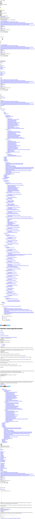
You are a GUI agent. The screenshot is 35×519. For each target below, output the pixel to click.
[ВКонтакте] (2, 38)
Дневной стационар (9, 399)
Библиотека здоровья (3, 468)
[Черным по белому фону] (0, 5)
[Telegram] (9, 325)
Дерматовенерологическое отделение (11, 397)
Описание (3, 344)
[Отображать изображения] (0, 11)
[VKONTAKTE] (3, 494)
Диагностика (6, 401)
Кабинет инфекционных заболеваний (12, 400)
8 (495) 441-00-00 (14, 474)
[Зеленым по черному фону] (0, 9)
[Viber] (6, 325)
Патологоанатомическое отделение (11, 407)
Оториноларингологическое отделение (12, 395)
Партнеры (3, 423)
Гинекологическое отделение (10, 394)
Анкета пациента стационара (8, 430)
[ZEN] (3, 496)
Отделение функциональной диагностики (12, 403)
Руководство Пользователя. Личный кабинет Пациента (12, 428)
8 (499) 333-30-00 (4, 20)
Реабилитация (6, 422)
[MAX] (3, 492)
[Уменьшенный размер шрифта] (0, 1)
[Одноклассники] (2, 325)
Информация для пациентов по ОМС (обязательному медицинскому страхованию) (17, 433)
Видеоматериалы (5, 441)
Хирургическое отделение (10, 393)
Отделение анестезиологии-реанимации (12, 414)
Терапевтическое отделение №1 (11, 417)
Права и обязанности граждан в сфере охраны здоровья (12, 427)
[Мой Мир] (3, 325)
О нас (3, 388)
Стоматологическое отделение (10, 398)
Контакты (1, 470)
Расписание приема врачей (8, 438)
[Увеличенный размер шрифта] (1, 3)
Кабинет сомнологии (9, 419)
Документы (4, 426)
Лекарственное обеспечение (8, 434)
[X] (4, 325)
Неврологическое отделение (10, 415)
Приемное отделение (9, 420)
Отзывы (3, 345)
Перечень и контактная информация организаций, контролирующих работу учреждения (18, 431)
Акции (1, 469)
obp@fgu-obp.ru (2, 28)
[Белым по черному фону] (0, 6)
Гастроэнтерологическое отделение (11, 416)
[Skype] (8, 325)
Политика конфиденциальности (5, 509)
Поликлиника (6, 391)
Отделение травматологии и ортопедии (12, 411)
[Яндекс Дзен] (2, 39)
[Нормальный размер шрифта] (1, 2)
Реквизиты (2, 458)
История (1, 452)
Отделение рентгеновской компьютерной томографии (14, 409)
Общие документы (7, 437)
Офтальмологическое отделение (11, 396)
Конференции (4, 442)
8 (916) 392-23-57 (16, 23)
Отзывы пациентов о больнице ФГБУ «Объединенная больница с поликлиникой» (17, 435)
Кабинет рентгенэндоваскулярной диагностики (13, 408)
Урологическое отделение (10, 413)
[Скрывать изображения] (0, 12)
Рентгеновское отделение (10, 404)
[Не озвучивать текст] (0, 15)
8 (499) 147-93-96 (12, 22)
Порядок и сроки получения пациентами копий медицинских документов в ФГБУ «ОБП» (18, 432)
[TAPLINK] (3, 499)
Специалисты (5, 389)
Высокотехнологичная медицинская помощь (11, 436)
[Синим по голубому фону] (0, 7)
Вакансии (3, 440)
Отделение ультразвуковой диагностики (12, 402)
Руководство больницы (7, 390)
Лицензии (3, 425)
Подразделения (2, 461)
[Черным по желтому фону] (0, 8)
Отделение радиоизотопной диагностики (12, 406)
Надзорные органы (5, 439)
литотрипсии (23, 357)
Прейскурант (6, 429)
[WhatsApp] (7, 325)
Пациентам (2, 456)
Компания (2, 449)
